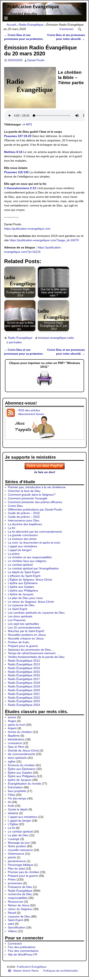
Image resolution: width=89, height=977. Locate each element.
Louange (13, 839)
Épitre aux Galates (20, 772)
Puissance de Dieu (20, 887)
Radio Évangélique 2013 (24, 664)
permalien (15, 342)
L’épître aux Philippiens (23, 590)
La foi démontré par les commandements (35, 531)
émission (44, 337)
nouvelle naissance (20, 850)
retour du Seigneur (20, 909)
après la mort (16, 724)
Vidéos (12, 931)
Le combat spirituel (20, 564)
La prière (14, 553)
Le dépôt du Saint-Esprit (24, 572)
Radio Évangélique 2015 (24, 671)
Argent (12, 728)
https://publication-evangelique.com (27, 228)
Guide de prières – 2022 (24, 516)
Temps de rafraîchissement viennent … (33, 653)
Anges (12, 721)
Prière (12, 879)
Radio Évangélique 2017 (24, 679)
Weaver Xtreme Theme (25, 970)
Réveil (12, 912)
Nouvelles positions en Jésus (27, 634)
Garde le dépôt (18, 809)
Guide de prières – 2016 (24, 513)
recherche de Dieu (20, 894)
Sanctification (16, 927)
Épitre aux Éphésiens (22, 769)
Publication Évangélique (33, 7)
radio (70, 337)
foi (9, 802)
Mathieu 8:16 (13, 152)
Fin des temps (17, 798)
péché (12, 857)
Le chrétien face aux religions (27, 561)
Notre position (17, 846)
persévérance (17, 861)
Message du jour (19, 842)
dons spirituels (17, 757)
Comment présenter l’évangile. (28, 498)
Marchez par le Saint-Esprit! (26, 631)
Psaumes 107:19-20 (17, 136)
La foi (11, 528)
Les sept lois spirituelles (23, 623)
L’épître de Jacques (21, 594)
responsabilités (18, 897)
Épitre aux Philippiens (22, 776)
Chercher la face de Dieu (24, 491)
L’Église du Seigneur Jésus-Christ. (30, 579)
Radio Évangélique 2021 (24, 693)
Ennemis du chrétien (21, 765)
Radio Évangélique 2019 (24, 686)
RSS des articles (29, 410)
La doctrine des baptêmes (25, 524)
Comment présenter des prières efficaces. (35, 502)
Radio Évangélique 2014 (24, 668)
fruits (11, 805)
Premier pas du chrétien (23, 872)
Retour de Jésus (18, 905)
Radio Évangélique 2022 (24, 697)
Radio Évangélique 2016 (24, 675)
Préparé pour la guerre (23, 646)
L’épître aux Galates (21, 586)
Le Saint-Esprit (17, 609)
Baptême (14, 735)
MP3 (29, 124)
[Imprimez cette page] (44, 386)
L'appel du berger (19, 820)
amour (12, 717)
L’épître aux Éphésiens (23, 583)
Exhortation (15, 787)
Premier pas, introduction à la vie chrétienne (37, 487)
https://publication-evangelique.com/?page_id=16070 (44, 240)
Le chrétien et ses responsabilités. (30, 557)
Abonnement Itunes (31, 414)
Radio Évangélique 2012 (24, 660)
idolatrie (13, 813)
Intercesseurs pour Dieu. (24, 520)
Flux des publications (21, 947)
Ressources (15, 901)
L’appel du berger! (20, 550)
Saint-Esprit (15, 920)
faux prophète (17, 791)
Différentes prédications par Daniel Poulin (35, 509)
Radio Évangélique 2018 (24, 682)
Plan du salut (16, 868)
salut (11, 923)
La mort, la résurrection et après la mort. (34, 542)
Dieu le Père (16, 746)
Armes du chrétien (20, 732)
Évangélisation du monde (24, 783)
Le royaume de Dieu (21, 605)
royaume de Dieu (19, 916)
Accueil (11, 24)
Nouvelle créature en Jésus (26, 638)
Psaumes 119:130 (16, 172)
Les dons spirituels (20, 616)
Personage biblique (20, 864)
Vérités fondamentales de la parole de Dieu (36, 656)
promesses (15, 883)
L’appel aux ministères (22, 546)
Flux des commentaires (23, 950)
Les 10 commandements (24, 627)
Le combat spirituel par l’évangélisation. (34, 568)
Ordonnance (16, 853)
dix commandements (21, 754)
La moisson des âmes (22, 538)
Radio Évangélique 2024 (24, 704)
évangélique (58, 337)
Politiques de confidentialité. (60, 970)
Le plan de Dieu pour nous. (25, 598)
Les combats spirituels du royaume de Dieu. (36, 612)
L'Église (13, 824)
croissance (15, 743)
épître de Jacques (19, 779)
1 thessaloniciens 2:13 (20, 188)
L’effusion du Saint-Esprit (24, 575)
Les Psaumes (17, 620)
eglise (12, 761)
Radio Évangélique (31, 24)
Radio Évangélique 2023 (24, 701)
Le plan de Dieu (18, 835)
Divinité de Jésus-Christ (23, 750)
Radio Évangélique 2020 (24, 690)
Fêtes (11, 794)
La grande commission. (23, 535)
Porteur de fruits (18, 642)
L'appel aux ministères (22, 816)
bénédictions (16, 739)
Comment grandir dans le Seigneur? (31, 494)
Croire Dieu (15, 505)
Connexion (66, 29)
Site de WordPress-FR (22, 954)
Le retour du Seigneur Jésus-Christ (31, 601)
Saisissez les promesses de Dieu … (31, 649)
